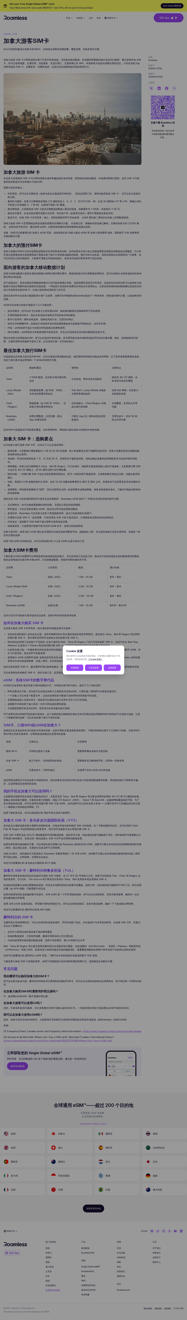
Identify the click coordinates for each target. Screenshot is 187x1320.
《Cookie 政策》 (95, 659)
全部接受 (112, 667)
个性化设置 (93, 667)
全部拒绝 (75, 667)
